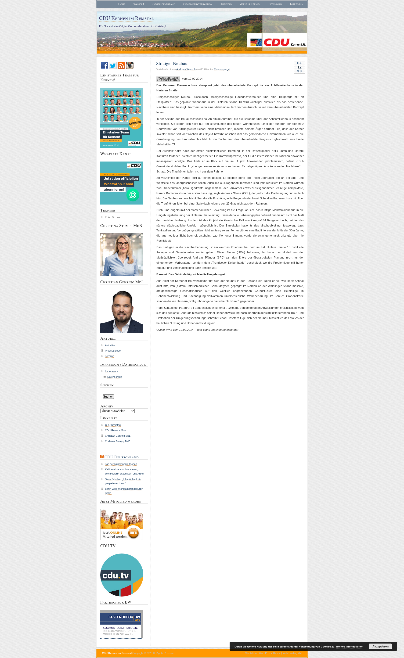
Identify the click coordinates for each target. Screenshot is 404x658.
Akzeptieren (380, 646)
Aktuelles (110, 345)
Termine (109, 356)
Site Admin (251, 653)
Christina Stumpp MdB (117, 441)
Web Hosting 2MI (292, 653)
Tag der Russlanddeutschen (121, 464)
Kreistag (226, 4)
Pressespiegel (222, 69)
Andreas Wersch (185, 69)
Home (121, 4)
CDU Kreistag (113, 425)
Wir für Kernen (250, 4)
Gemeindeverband (163, 4)
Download (275, 4)
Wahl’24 (138, 4)
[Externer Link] (121, 596)
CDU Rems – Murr (115, 430)
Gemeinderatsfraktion (197, 4)
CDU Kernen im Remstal (126, 17)
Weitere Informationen (349, 646)
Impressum (296, 4)
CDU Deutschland (122, 457)
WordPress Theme (270, 653)
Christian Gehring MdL (117, 435)
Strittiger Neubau (172, 63)
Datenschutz (114, 376)
